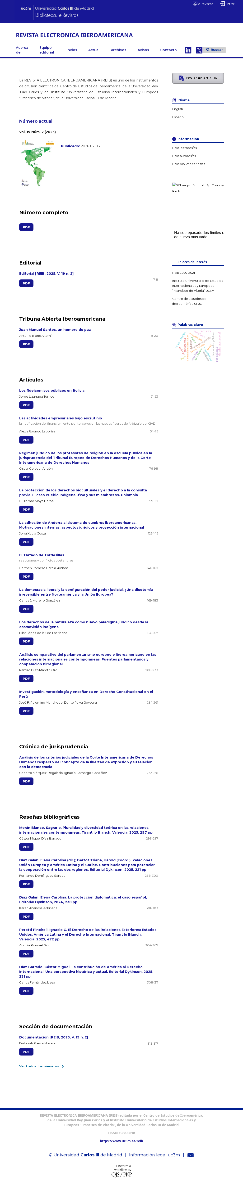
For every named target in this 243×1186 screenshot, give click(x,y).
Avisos (143, 50)
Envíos (71, 50)
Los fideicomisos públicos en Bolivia (51, 390)
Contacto (168, 50)
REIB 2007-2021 (183, 272)
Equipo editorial (46, 49)
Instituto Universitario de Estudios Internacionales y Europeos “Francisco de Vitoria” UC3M (197, 285)
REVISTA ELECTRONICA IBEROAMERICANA (74, 35)
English (177, 109)
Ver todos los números (39, 1066)
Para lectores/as (184, 148)
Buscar (217, 50)
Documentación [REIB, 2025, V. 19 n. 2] (53, 1037)
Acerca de (22, 49)
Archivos (118, 50)
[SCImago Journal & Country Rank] (198, 191)
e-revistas (205, 4)
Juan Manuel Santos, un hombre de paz (55, 330)
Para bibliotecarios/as (188, 164)
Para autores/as (184, 156)
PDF (24, 227)
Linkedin (188, 50)
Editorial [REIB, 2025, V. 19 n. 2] (46, 273)
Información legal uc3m (154, 1155)
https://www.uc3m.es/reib (121, 1141)
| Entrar (226, 4)
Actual (93, 50)
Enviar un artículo (201, 78)
